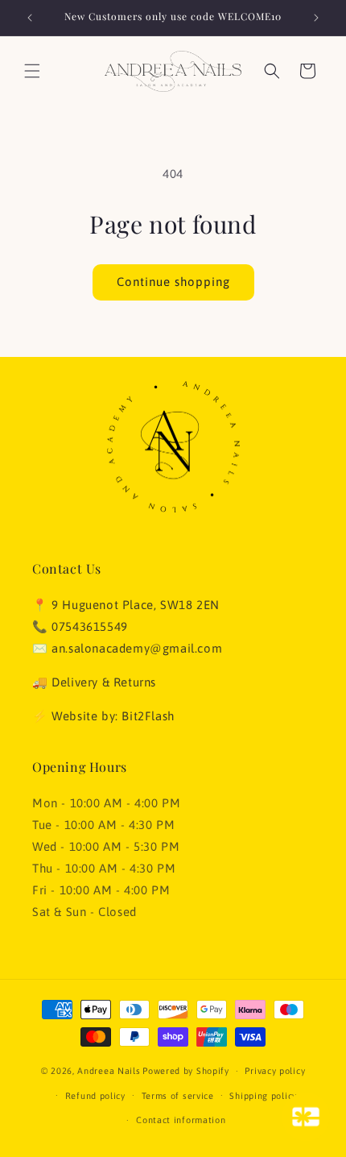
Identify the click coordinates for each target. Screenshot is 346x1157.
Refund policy (95, 1096)
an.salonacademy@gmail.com (136, 648)
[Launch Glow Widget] (306, 1117)
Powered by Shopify (185, 1071)
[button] (32, 71)
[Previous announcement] (29, 17)
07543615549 (89, 626)
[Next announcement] (316, 17)
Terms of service (178, 1096)
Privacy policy (275, 1071)
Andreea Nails (108, 1071)
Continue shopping (173, 281)
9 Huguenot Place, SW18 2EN (135, 605)
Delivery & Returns (103, 682)
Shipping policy (263, 1096)
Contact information (180, 1120)
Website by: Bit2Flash (113, 716)
